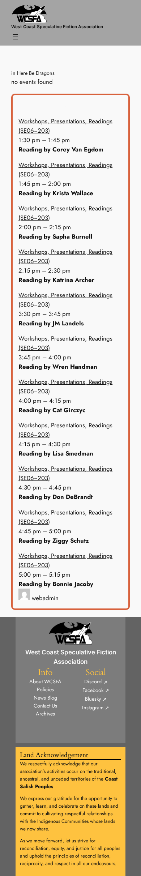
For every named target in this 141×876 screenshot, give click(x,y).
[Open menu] (15, 37)
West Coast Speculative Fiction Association (57, 26)
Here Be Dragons (36, 73)
